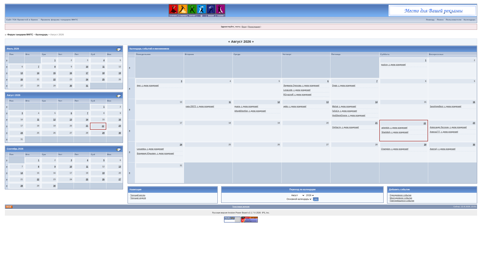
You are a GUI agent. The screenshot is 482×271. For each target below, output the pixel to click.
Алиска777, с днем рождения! (444, 132)
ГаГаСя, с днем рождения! (344, 111)
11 (103, 66)
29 (103, 133)
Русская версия (219, 213)
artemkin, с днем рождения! (394, 127)
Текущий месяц (137, 195)
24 (87, 79)
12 (54, 119)
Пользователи (453, 20)
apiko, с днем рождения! (294, 106)
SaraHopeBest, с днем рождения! (445, 106)
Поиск (440, 20)
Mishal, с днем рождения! (344, 106)
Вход (244, 27)
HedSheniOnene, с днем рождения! (348, 115)
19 (120, 73)
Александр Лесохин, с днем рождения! (448, 127)
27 (120, 179)
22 (54, 79)
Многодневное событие (401, 198)
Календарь (470, 20)
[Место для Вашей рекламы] (433, 10)
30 (71, 85)
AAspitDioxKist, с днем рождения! (250, 111)
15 (54, 73)
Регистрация (254, 27)
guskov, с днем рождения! (393, 64)
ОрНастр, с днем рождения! (345, 127)
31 (87, 85)
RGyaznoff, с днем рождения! (297, 94)
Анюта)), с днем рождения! (442, 149)
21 (87, 126)
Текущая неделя (138, 198)
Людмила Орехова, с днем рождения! (301, 85)
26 (103, 179)
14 (38, 73)
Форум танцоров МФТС (20, 34)
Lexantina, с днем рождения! (150, 149)
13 (22, 73)
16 (71, 73)
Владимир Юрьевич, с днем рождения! (155, 153)
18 (103, 73)
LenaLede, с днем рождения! (296, 90)
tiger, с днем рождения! (148, 85)
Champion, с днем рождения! (394, 149)
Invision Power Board (237, 213)
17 (87, 73)
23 (120, 126)
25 (103, 79)
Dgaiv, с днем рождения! (343, 85)
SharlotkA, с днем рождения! (394, 132)
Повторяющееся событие (402, 200)
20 (22, 79)
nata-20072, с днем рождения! (200, 106)
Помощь (430, 20)
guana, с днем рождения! (246, 106)
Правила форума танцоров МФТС (59, 20)
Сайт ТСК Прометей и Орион (22, 20)
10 (87, 66)
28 (22, 186)
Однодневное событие (400, 195)
